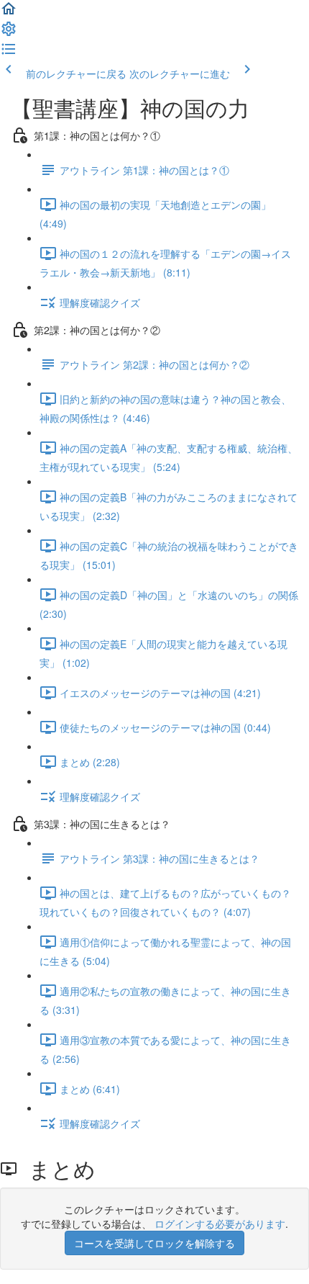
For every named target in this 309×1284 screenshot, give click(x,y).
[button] (8, 13)
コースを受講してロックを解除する (154, 1243)
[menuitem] (8, 33)
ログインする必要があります (219, 1223)
